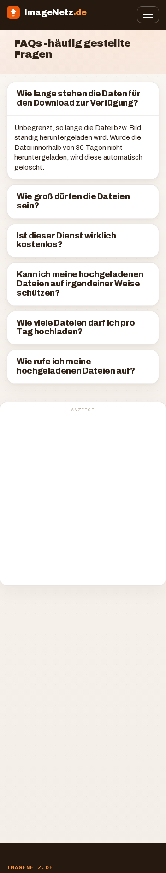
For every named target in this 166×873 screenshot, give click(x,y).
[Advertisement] (83, 499)
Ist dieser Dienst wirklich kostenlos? (66, 240)
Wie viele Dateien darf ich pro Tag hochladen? (76, 328)
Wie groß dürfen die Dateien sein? (73, 201)
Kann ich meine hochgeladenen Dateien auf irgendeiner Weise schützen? (80, 283)
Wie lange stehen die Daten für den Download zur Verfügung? (78, 98)
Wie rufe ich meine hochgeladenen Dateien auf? (76, 366)
